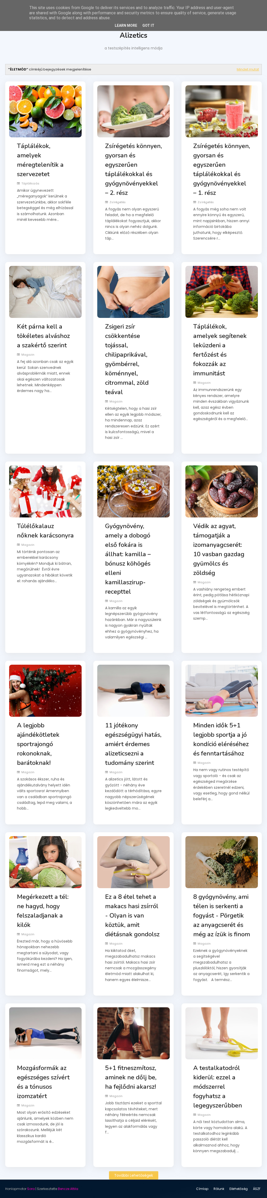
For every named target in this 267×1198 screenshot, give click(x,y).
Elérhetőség (238, 1189)
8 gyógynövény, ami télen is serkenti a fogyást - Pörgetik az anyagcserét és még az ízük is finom (221, 915)
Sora (31, 1189)
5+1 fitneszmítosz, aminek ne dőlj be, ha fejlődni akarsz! (130, 1077)
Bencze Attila (68, 1189)
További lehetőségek (133, 1175)
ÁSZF (256, 1189)
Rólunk (219, 1189)
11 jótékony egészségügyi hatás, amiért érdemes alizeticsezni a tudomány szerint (133, 744)
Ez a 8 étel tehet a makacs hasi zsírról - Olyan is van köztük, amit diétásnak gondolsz (132, 915)
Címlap (202, 1189)
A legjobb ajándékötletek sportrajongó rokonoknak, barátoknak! (38, 744)
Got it (148, 25)
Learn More (126, 25)
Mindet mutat (248, 69)
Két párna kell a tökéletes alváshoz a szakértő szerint (43, 335)
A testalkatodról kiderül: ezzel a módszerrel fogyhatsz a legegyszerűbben (217, 1087)
